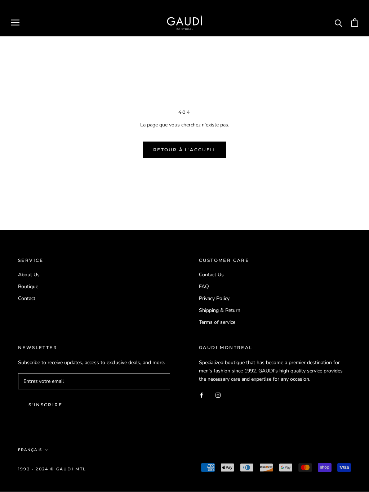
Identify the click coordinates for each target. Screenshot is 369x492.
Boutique (28, 286)
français (30, 449)
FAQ (204, 286)
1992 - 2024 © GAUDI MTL (52, 468)
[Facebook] (201, 394)
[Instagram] (218, 394)
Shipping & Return (219, 310)
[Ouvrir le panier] (354, 22)
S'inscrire (45, 404)
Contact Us (211, 274)
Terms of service (217, 322)
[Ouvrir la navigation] (15, 22)
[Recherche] (338, 22)
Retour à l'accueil (184, 149)
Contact (26, 298)
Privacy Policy (214, 298)
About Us (29, 274)
